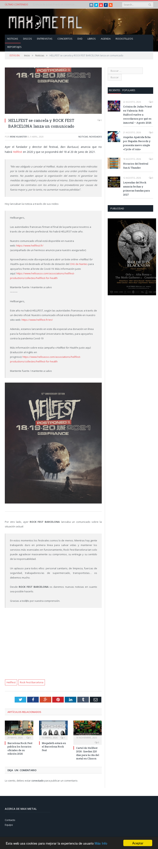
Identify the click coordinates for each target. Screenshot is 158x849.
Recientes (114, 90)
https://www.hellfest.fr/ (29, 245)
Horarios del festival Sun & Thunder (135, 165)
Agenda (106, 38)
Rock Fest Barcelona (31, 682)
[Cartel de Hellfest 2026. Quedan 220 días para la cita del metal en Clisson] (87, 730)
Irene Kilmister (18, 136)
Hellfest (17, 152)
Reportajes (14, 47)
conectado (37, 780)
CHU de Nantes (79, 264)
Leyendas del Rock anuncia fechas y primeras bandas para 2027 (136, 188)
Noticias (12, 38)
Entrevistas (44, 38)
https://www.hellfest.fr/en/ (37, 319)
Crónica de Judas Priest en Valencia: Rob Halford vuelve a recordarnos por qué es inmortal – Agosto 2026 (137, 114)
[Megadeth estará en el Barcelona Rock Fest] (53, 730)
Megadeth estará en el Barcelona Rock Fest (54, 746)
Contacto (10, 820)
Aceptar (137, 843)
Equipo (9, 825)
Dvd (79, 38)
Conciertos (64, 38)
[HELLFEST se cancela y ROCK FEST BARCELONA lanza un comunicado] (53, 91)
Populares (128, 90)
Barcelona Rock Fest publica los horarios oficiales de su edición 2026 (20, 748)
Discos (27, 38)
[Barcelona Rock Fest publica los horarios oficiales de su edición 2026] (19, 730)
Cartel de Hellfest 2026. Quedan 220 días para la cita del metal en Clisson (87, 753)
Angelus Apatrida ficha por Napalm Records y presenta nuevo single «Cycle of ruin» (56, 4)
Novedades (95, 136)
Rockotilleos (124, 38)
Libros (91, 38)
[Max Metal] (46, 22)
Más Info (101, 843)
